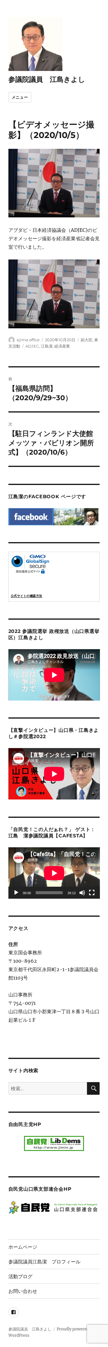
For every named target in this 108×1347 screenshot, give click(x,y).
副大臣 (86, 339)
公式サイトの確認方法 (26, 595)
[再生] (16, 893)
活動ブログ (20, 1276)
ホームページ (22, 1247)
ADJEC (32, 346)
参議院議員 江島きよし (46, 79)
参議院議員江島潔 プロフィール (44, 1262)
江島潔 (46, 346)
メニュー (20, 97)
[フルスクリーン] (92, 893)
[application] (54, 873)
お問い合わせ (22, 1291)
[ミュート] (82, 893)
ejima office (28, 339)
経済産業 (62, 346)
